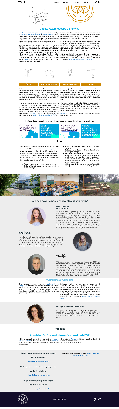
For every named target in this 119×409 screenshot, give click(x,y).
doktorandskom (48, 35)
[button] (70, 84)
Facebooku (74, 339)
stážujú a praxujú (50, 149)
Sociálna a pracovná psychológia (31, 33)
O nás (77, 2)
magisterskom (35, 35)
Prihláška (59, 328)
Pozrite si (27, 59)
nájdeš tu (55, 341)
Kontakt (86, 2)
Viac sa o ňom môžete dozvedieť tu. (81, 59)
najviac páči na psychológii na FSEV (44, 115)
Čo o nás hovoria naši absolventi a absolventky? (59, 201)
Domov (56, 2)
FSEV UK (21, 2)
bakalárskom (25, 35)
